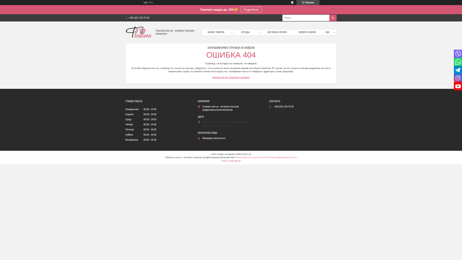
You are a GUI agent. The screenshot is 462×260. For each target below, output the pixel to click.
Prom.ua (247, 154)
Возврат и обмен (307, 32)
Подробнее (251, 9)
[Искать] (333, 18)
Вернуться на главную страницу (231, 77)
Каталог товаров (216, 32)
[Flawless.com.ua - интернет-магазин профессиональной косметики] (139, 32)
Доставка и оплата (277, 32)
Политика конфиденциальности (280, 157)
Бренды (245, 32)
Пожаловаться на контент (249, 157)
